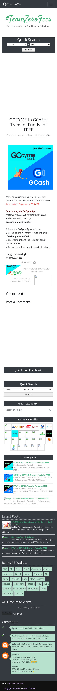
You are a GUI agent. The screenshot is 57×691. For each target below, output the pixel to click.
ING (46, 574)
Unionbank (8, 593)
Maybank (7, 583)
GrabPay (38, 574)
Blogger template (12, 688)
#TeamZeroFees (28, 19)
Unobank (19, 593)
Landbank (15, 578)
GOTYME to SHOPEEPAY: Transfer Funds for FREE (20, 280)
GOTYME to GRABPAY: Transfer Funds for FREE (37, 270)
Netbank (30, 583)
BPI (11, 569)
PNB (39, 583)
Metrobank (19, 583)
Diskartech (8, 574)
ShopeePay (33, 588)
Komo (5, 578)
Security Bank (19, 588)
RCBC (46, 583)
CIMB (26, 569)
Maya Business (37, 578)
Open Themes (29, 688)
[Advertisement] (28, 87)
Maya (25, 578)
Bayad (18, 569)
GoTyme (39, 135)
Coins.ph (47, 569)
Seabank (7, 588)
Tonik (43, 588)
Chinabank (36, 569)
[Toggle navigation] (51, 4)
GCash (30, 135)
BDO (5, 569)
